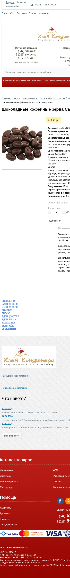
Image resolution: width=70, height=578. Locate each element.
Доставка (22, 13)
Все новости (11, 435)
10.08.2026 (7, 409)
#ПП (18, 80)
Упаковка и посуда (40, 80)
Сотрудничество (8, 524)
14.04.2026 (7, 416)
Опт (12, 13)
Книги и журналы (57, 80)
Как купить (5, 507)
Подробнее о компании (14, 388)
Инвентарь (25, 80)
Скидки (33, 13)
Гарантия (4, 519)
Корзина (10, 2)
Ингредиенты (9, 80)
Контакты (44, 13)
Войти (38, 4)
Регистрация (50, 4)
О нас (5, 13)
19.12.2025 (7, 424)
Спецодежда (6, 487)
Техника (57, 481)
